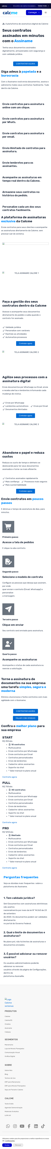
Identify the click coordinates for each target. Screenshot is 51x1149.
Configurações (10, 1141)
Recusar (18, 1145)
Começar (32, 12)
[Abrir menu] (45, 12)
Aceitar (7, 1145)
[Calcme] (10, 12)
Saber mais (42, 6)
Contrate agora (9, 777)
